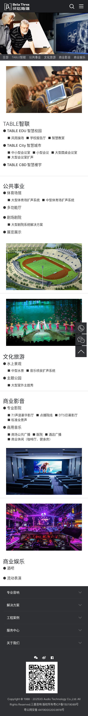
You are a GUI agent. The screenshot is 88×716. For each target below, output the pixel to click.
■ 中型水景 (15, 370)
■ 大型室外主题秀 (20, 385)
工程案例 (13, 617)
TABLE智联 (19, 57)
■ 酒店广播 (53, 434)
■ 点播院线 (44, 415)
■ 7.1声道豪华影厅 (20, 415)
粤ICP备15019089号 (66, 704)
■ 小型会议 (40, 152)
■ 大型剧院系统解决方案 (25, 224)
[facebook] (52, 658)
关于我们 (13, 643)
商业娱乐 (80, 57)
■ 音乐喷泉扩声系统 (40, 370)
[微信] (36, 658)
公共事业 (35, 57)
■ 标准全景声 (17, 420)
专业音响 (13, 592)
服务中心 (13, 630)
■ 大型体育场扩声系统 (23, 200)
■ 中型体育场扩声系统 (58, 200)
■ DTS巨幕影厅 (66, 415)
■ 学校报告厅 (36, 138)
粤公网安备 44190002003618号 (44, 709)
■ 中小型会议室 (18, 152)
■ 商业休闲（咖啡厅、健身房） (29, 439)
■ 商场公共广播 (18, 434)
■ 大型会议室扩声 (20, 157)
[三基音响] (19, 6)
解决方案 (13, 605)
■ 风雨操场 (15, 138)
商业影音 (65, 57)
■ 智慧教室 (56, 138)
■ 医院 (37, 434)
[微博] (44, 658)
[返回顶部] (81, 351)
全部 (6, 57)
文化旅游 (50, 57)
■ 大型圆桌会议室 (64, 152)
